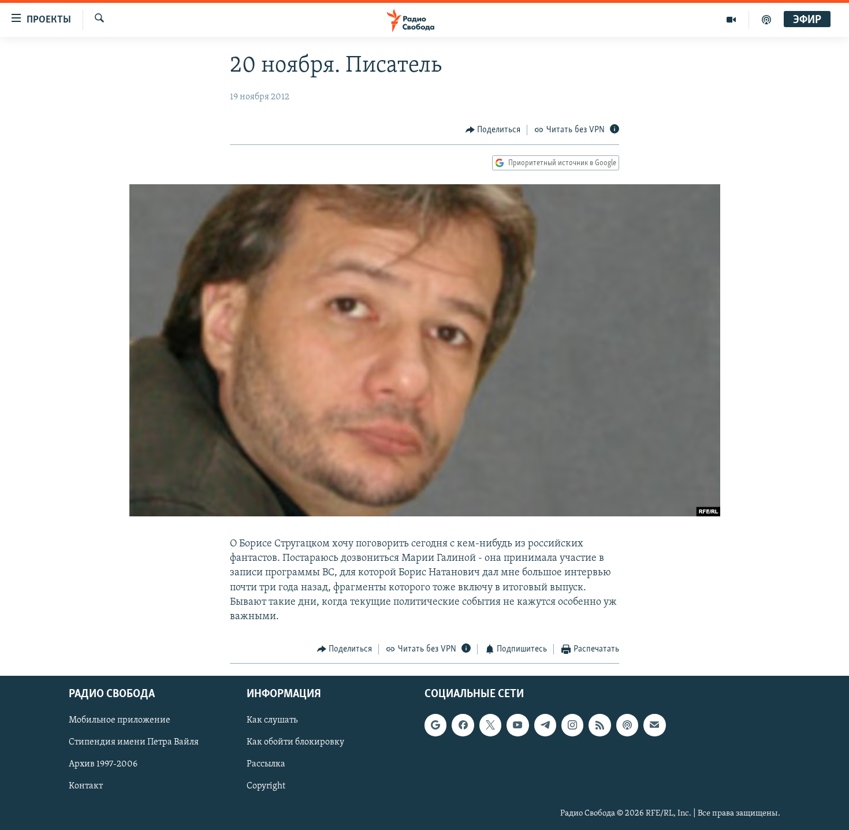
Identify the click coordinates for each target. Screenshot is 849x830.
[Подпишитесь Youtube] (517, 725)
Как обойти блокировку (295, 742)
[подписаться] (654, 725)
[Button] (493, 129)
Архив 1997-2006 (103, 764)
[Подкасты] (627, 725)
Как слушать (272, 720)
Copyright (266, 786)
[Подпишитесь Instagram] (572, 725)
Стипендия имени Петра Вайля (134, 742)
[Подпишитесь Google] (435, 725)
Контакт (86, 786)
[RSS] (599, 725)
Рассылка (266, 764)
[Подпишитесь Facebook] (463, 725)
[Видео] (731, 19)
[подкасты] (766, 19)
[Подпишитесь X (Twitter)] (490, 725)
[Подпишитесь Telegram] (545, 725)
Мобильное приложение (119, 720)
